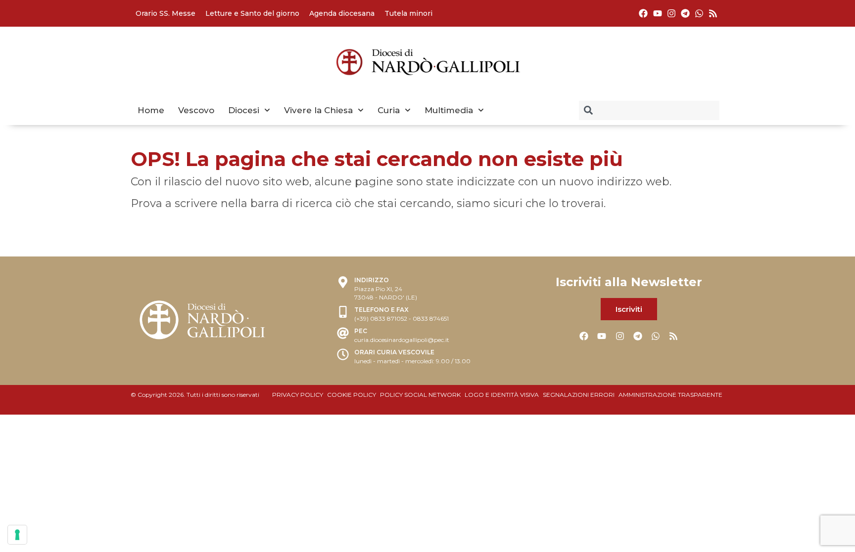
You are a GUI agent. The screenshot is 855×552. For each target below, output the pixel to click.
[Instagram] (671, 13)
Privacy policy (297, 394)
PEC (360, 331)
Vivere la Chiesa (318, 110)
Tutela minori (408, 13)
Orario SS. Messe (165, 13)
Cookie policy (351, 394)
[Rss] (713, 13)
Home (151, 110)
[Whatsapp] (699, 13)
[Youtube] (657, 13)
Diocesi (243, 110)
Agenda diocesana (342, 13)
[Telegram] (685, 13)
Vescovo (196, 110)
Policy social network (420, 394)
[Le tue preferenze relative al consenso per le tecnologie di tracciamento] (17, 534)
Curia (389, 110)
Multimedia (449, 110)
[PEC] (343, 334)
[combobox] (649, 110)
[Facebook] (643, 13)
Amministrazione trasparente (670, 394)
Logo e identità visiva (502, 394)
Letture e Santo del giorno (252, 13)
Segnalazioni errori (579, 394)
